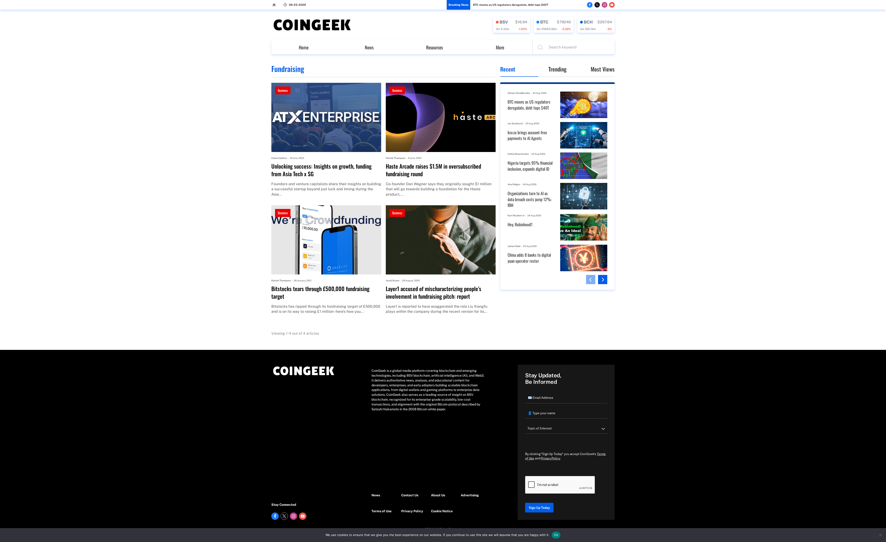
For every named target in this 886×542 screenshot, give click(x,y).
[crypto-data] (511, 25)
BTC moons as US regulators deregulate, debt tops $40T (510, 4)
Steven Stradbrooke (519, 93)
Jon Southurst (515, 123)
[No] (880, 535)
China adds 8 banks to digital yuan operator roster (529, 258)
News (369, 47)
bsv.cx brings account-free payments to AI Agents (527, 135)
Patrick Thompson (395, 158)
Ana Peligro (514, 184)
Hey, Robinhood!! (520, 224)
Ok (556, 535)
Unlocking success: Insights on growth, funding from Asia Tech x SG (321, 170)
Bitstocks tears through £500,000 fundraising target (320, 292)
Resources (434, 47)
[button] (590, 279)
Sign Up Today (539, 508)
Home (303, 47)
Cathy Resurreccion (518, 153)
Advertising (470, 495)
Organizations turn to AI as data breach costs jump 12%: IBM (530, 199)
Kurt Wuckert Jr (516, 215)
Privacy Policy (412, 511)
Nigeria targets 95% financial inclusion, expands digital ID (530, 166)
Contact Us (409, 495)
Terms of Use (381, 511)
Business (283, 90)
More (500, 47)
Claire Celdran (279, 158)
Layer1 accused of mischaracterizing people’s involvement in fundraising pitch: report (433, 292)
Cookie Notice (442, 511)
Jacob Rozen (392, 280)
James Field (514, 246)
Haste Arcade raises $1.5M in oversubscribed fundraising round (433, 170)
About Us (438, 495)
